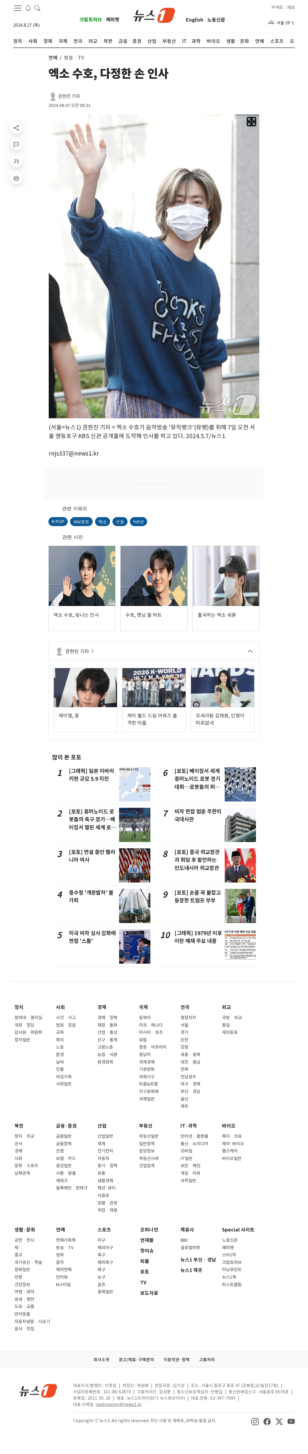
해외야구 (105, 1247)
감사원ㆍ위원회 (28, 1032)
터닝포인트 (232, 1269)
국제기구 (147, 1077)
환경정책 (105, 1062)
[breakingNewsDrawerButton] (28, 7)
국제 (143, 1007)
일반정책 (147, 1144)
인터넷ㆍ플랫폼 (194, 1136)
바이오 (229, 1126)
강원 (184, 1047)
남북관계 (22, 1173)
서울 (184, 1025)
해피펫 (112, 20)
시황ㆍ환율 (66, 1173)
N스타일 (63, 1284)
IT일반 (186, 1158)
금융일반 (64, 1136)
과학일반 (188, 1180)
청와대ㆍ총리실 (28, 1017)
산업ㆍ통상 (107, 1032)
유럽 (143, 1040)
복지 (60, 1040)
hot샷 (138, 521)
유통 (101, 1173)
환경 (60, 1054)
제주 (184, 1106)
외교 (226, 1007)
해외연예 (64, 1269)
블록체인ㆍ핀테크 (72, 1188)
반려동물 (22, 1314)
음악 (60, 1262)
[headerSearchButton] (37, 7)
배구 (101, 1269)
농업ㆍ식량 (107, 1054)
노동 (60, 1047)
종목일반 (105, 1292)
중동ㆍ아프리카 (153, 1047)
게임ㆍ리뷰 (190, 1173)
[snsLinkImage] (255, 1421)
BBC (184, 1240)
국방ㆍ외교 (232, 1017)
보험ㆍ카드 (66, 1158)
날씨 (60, 1062)
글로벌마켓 (190, 1247)
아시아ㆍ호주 (151, 1032)
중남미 (145, 1054)
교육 (60, 1032)
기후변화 (147, 1069)
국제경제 (147, 1062)
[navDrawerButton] (17, 8)
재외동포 (230, 1032)
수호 (120, 521)
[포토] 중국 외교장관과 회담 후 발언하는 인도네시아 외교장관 (197, 860)
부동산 (145, 1126)
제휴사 (187, 1230)
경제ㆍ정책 (107, 1017)
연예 (60, 1230)
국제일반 (147, 1099)
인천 (184, 1040)
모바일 (186, 1151)
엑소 (102, 521)
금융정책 (64, 1144)
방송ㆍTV (65, 1247)
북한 (18, 1126)
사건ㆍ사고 (66, 1017)
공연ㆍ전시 (24, 1240)
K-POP (58, 521)
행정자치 (188, 1017)
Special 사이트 (238, 1230)
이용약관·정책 (176, 1359)
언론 (18, 1277)
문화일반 (22, 1269)
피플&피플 (148, 1084)
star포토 (81, 521)
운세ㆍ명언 (24, 1299)
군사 (18, 1144)
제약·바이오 (233, 1144)
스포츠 (104, 1230)
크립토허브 (90, 20)
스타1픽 (229, 1255)
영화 (60, 1255)
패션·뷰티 (106, 1188)
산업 (101, 1126)
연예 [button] (52, 58)
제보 (291, 7)
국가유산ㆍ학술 (28, 1262)
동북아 (145, 1017)
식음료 (103, 1195)
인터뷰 (62, 1277)
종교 (18, 1255)
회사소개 (101, 1359)
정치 (18, 1007)
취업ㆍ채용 (107, 1210)
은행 (60, 1151)
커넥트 (277, 7)
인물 (60, 1069)
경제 (101, 1007)
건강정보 (22, 1284)
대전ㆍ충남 (190, 1062)
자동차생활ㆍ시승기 (32, 1321)
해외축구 (105, 1262)
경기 (184, 1032)
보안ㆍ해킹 (190, 1165)
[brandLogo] (154, 14)
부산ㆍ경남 (190, 1091)
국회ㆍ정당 (24, 1025)
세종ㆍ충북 (190, 1054)
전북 (184, 1069)
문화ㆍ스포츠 (26, 1165)
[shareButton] (16, 128)
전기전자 (105, 1151)
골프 (101, 1284)
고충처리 (207, 1359)
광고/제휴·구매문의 (136, 1359)
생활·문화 (24, 1230)
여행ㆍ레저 (24, 1292)
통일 (226, 1025)
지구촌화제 (149, 1091)
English (194, 20)
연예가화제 (65, 1240)
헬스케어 (230, 1151)
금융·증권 (66, 1126)
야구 (101, 1240)
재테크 (62, 1180)
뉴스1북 (229, 1277)
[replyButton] (16, 144)
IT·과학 (188, 1126)
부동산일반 (149, 1136)
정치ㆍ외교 (24, 1136)
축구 (101, 1255)
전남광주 (188, 1077)
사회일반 (64, 1084)
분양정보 (147, 1151)
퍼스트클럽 (232, 1284)
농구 (101, 1277)
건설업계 (147, 1165)
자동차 (103, 1158)
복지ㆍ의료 (232, 1136)
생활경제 (105, 1180)
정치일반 (22, 1040)
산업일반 (105, 1136)
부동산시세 (149, 1158)
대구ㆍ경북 (190, 1084)
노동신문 (216, 20)
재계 (101, 1144)
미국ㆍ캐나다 (151, 1025)
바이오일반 (232, 1158)
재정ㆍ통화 (107, 1025)
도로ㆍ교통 (24, 1306)
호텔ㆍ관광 (107, 1203)
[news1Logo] (38, 1390)
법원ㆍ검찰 (66, 1025)
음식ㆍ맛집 (24, 1328)
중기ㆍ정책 (107, 1165)
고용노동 (105, 1047)
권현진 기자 (69, 96)
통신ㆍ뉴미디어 (194, 1144)
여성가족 (64, 1077)
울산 (184, 1099)
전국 (184, 1007)
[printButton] (16, 178)
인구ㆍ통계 (107, 1040)
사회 (60, 1007)
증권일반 (64, 1165)
